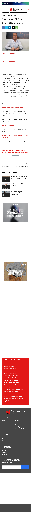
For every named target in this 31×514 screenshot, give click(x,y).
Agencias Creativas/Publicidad (11, 380)
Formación (6, 394)
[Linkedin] (9, 27)
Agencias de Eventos (9, 366)
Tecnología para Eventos (10, 387)
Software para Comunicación (11, 391)
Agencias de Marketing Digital (11, 371)
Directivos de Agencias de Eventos (18, 12)
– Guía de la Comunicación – (12, 360)
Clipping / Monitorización (10, 368)
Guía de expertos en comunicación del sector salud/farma (18, 192)
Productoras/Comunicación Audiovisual (13, 389)
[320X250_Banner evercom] (15, 223)
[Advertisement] (15, 241)
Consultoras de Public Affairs (11, 375)
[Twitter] (6, 27)
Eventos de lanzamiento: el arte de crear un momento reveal (22, 166)
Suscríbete (25, 467)
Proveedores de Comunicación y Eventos (13, 398)
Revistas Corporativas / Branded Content (13, 378)
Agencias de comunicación (10, 364)
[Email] (13, 27)
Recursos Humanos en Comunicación (13, 396)
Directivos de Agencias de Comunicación (5, 179)
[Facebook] (3, 27)
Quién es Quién (5, 12)
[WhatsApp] (16, 27)
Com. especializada (5, 195)
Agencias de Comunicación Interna (12, 373)
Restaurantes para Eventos (10, 384)
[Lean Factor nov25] (15, 6)
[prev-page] (2, 199)
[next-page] (5, 199)
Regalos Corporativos (9, 401)
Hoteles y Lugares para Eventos (11, 382)
